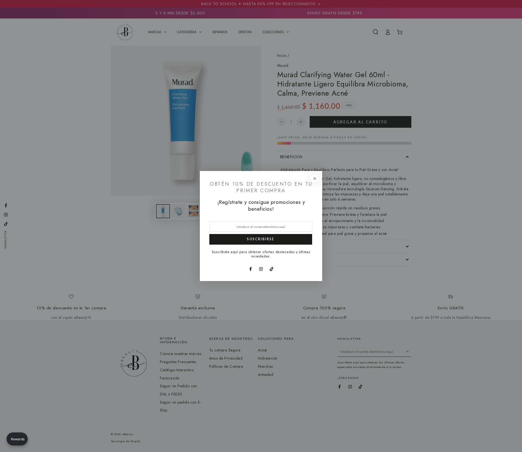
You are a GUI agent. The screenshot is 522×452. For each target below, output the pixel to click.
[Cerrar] (315, 178)
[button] (17, 438)
